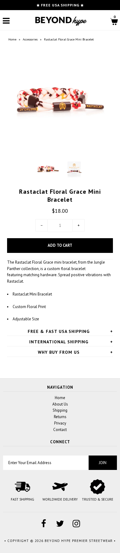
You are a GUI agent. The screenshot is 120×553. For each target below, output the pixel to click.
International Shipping (58, 342)
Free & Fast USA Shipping (59, 331)
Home (12, 39)
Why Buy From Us (59, 352)
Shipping (60, 410)
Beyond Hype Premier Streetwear (79, 541)
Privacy (60, 423)
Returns (60, 416)
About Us (60, 404)
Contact (60, 429)
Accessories (30, 39)
